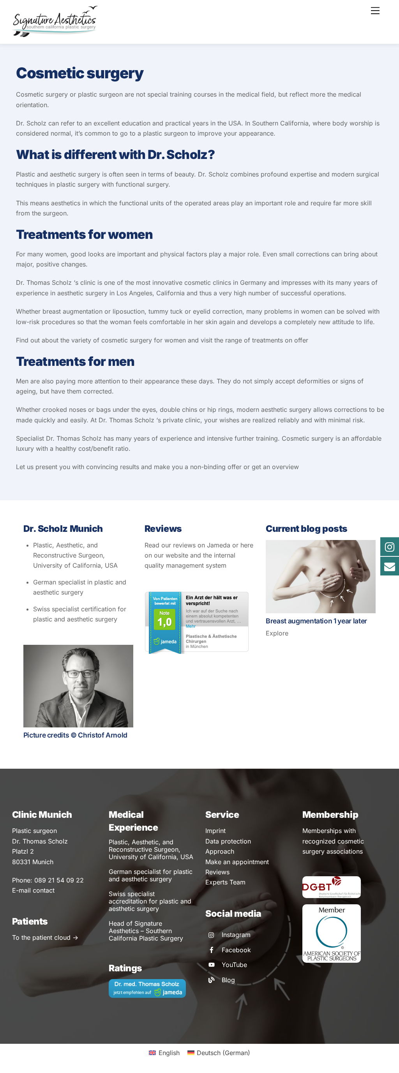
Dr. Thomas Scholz (44, 282)
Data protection (228, 841)
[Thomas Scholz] (55, 33)
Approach (219, 851)
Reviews (217, 872)
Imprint (215, 831)
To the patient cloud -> (45, 937)
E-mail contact (33, 890)
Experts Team (225, 882)
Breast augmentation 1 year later (316, 621)
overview (285, 467)
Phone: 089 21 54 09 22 (48, 880)
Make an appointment (237, 862)
